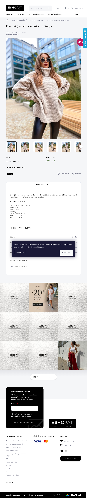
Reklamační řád (11, 462)
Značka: (13, 34)
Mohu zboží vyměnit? (13, 447)
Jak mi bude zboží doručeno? (16, 441)
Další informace (39, 247)
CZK (58, 8)
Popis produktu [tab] (42, 184)
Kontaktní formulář (70, 458)
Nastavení (20, 252)
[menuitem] (11, 14)
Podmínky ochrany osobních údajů (16, 455)
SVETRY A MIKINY (21, 266)
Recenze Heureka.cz (13, 472)
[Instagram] (66, 450)
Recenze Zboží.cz (12, 475)
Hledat (49, 8)
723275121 (67, 445)
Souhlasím (66, 253)
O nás (8, 468)
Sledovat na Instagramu (45, 377)
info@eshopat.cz (70, 441)
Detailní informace (14, 167)
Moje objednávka (12, 450)
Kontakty (9, 465)
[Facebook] (61, 450)
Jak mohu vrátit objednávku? (16, 444)
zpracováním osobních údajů (21, 416)
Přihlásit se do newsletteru (24, 422)
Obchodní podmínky (13, 459)
